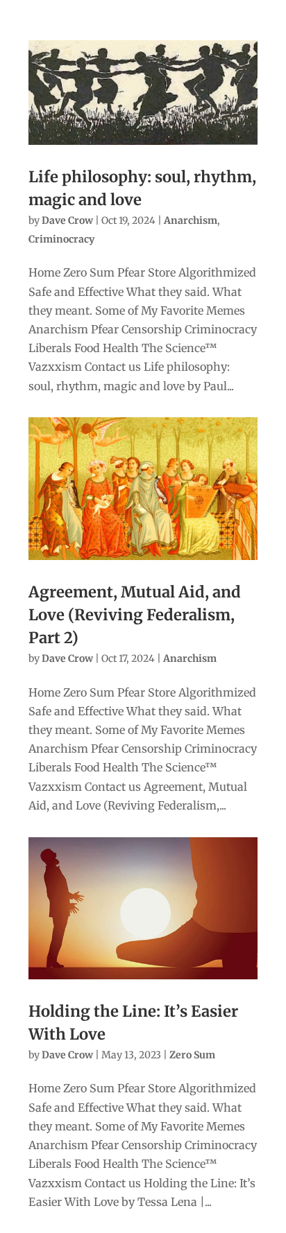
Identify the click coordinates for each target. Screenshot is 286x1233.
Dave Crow (67, 220)
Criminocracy (61, 239)
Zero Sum (192, 1055)
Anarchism (190, 220)
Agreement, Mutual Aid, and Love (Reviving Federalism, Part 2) (134, 614)
